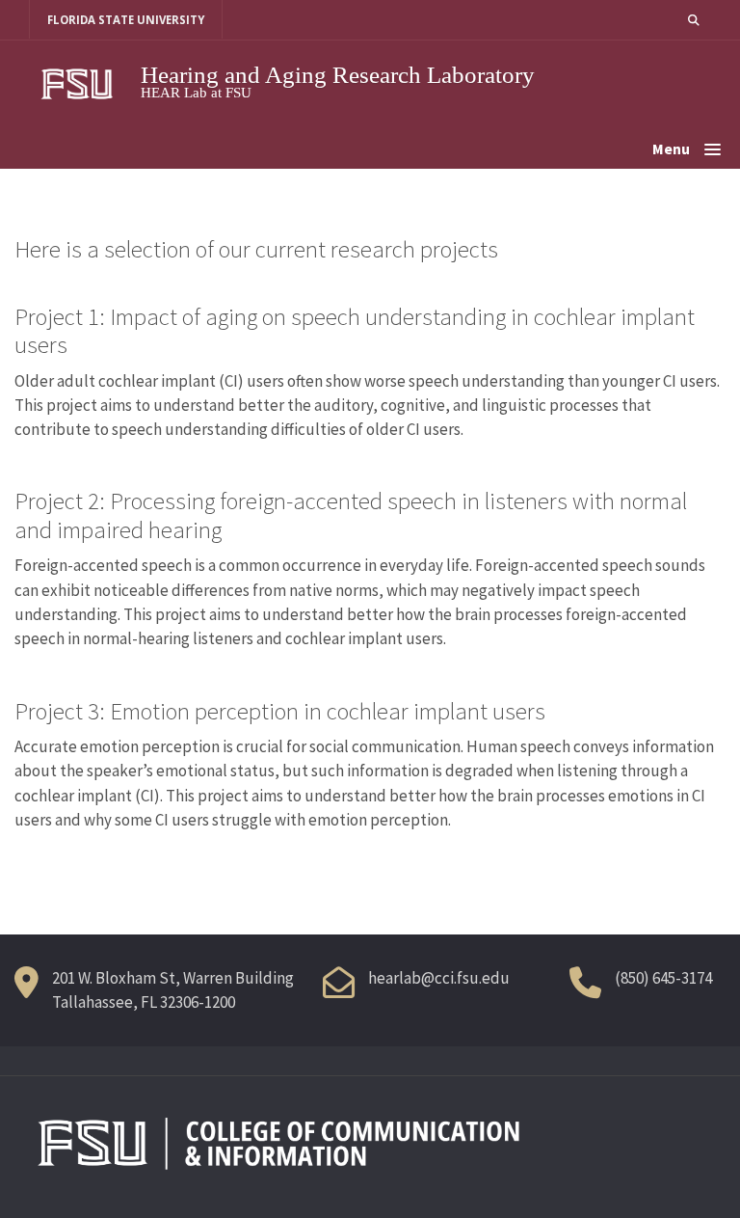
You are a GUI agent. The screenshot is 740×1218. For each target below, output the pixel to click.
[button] (694, 20)
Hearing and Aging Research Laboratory (338, 75)
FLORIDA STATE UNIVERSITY (125, 20)
